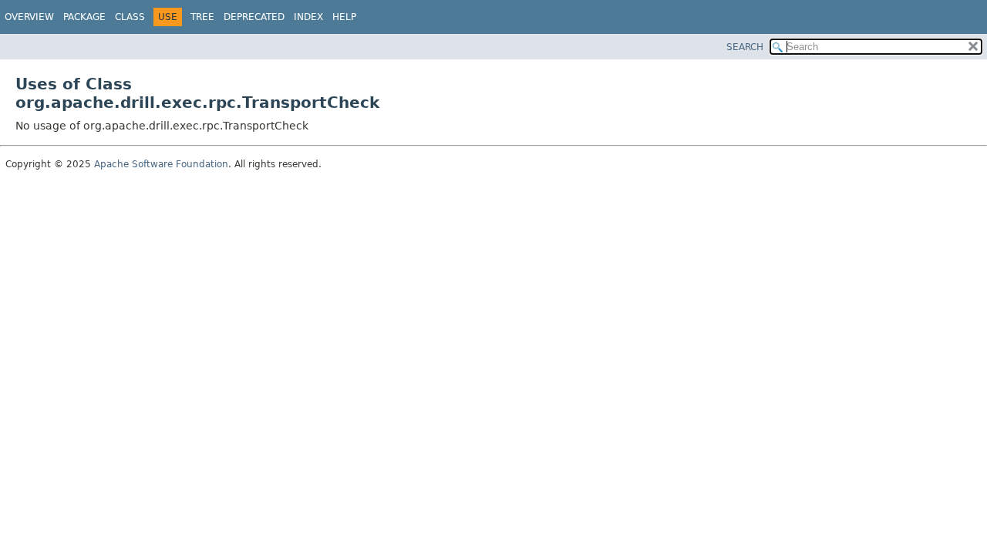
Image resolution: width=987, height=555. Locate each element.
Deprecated (254, 17)
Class (130, 17)
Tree (202, 17)
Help (344, 17)
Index (308, 17)
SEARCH (744, 47)
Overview (29, 17)
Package (84, 17)
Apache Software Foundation (161, 164)
